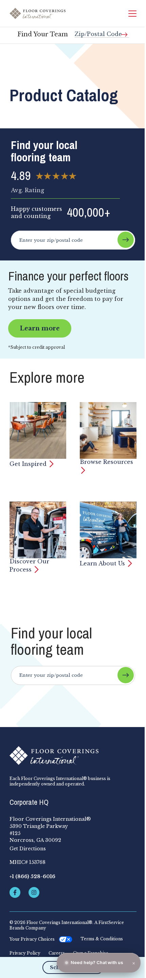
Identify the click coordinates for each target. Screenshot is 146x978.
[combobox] (102, 31)
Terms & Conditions (101, 939)
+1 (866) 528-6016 (32, 876)
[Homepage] (38, 13)
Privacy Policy (25, 953)
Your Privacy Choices (32, 939)
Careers (57, 953)
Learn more (40, 328)
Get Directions (28, 848)
